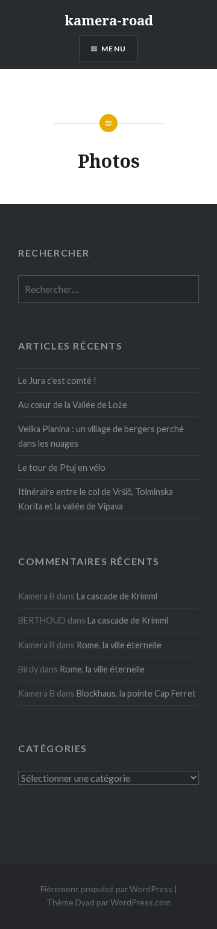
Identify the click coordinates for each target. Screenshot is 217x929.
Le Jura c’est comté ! (57, 380)
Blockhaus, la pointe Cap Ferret (136, 693)
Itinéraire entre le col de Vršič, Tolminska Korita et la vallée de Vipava (95, 499)
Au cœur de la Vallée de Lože (72, 405)
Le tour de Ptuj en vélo (61, 467)
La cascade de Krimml (117, 596)
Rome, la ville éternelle (119, 645)
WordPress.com (140, 902)
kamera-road (108, 20)
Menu (113, 48)
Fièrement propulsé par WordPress (106, 889)
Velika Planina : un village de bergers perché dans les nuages (101, 436)
